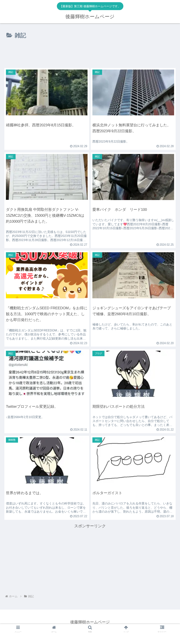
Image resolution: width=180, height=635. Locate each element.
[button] (166, 523)
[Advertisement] (90, 58)
